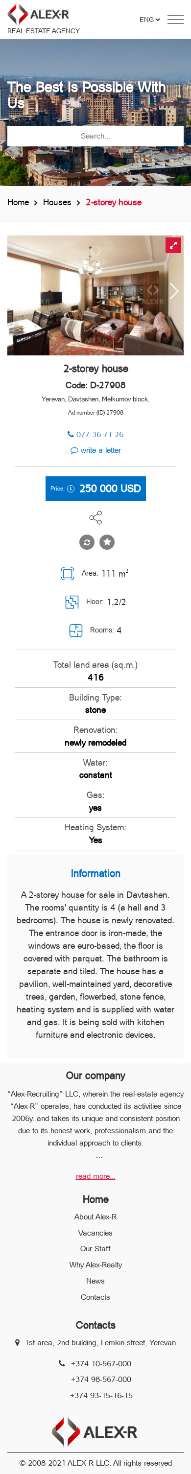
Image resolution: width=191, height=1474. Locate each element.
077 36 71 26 (99, 434)
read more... (96, 1176)
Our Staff (95, 1248)
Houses (57, 202)
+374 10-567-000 (101, 1363)
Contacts (95, 1297)
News (95, 1281)
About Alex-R (95, 1216)
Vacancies (95, 1233)
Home (18, 202)
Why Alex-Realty (96, 1264)
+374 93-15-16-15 (101, 1395)
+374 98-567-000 (101, 1379)
